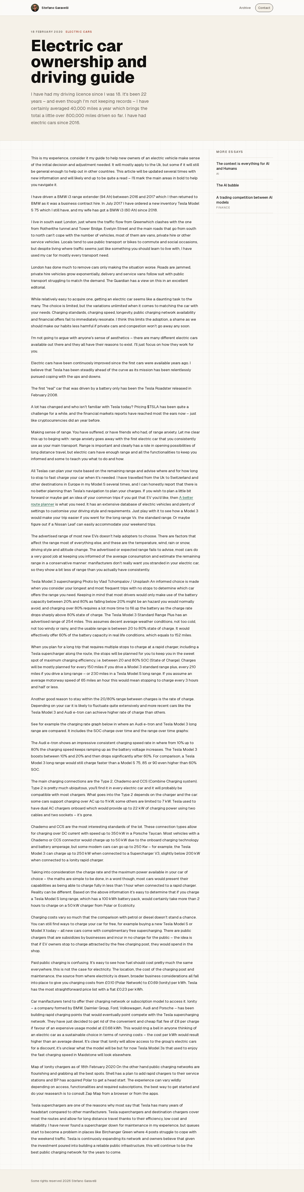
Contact (264, 8)
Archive (245, 8)
